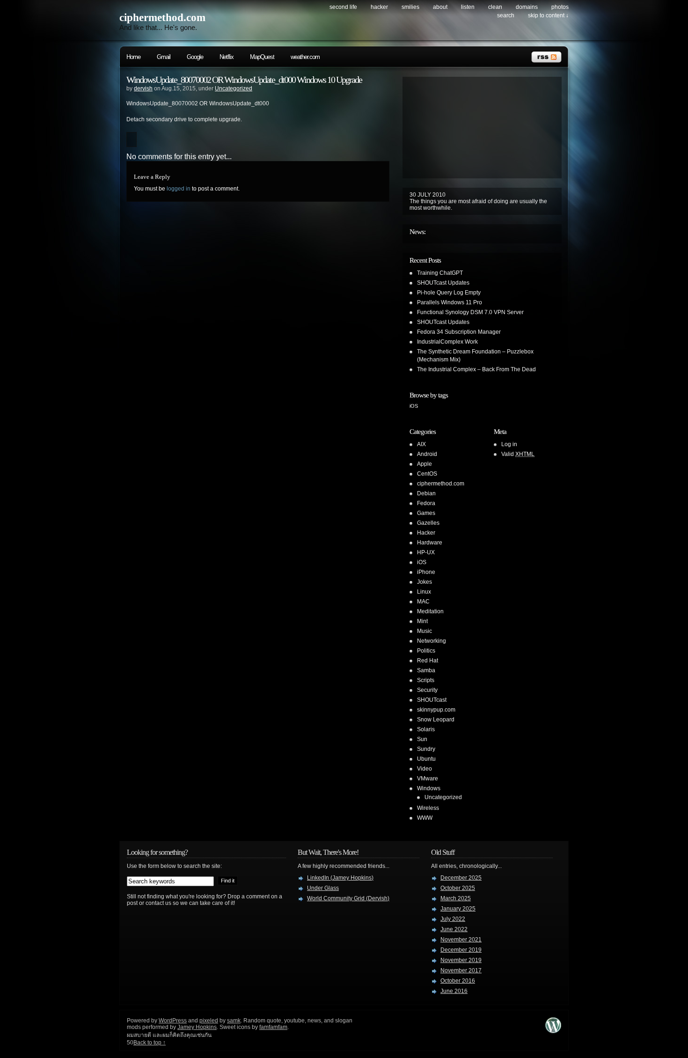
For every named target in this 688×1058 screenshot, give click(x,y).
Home (133, 56)
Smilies (410, 7)
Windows (428, 788)
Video (424, 768)
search (505, 15)
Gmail (163, 56)
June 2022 (454, 929)
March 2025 (455, 898)
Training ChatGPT (440, 273)
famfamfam (273, 1027)
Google (195, 56)
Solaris (426, 729)
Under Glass (323, 888)
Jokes (424, 582)
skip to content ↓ (548, 15)
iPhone (426, 572)
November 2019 (461, 960)
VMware (427, 778)
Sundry (426, 749)
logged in (178, 188)
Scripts (425, 680)
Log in (509, 444)
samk (234, 1020)
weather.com (305, 56)
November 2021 (461, 939)
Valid (517, 454)
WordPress (173, 1020)
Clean (495, 7)
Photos (560, 7)
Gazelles (428, 523)
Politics (426, 650)
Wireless (428, 808)
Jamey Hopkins (197, 1027)
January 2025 (458, 908)
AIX (421, 444)
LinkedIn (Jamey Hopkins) (340, 877)
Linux (424, 591)
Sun (422, 739)
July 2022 (452, 919)
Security (427, 690)
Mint (422, 621)
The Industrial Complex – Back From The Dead (476, 369)
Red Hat (427, 660)
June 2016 (454, 991)
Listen (468, 7)
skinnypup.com (436, 709)
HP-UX (426, 552)
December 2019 (461, 950)
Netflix (227, 56)
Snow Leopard (435, 719)
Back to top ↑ (149, 1042)
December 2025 (461, 877)
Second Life (343, 7)
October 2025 (457, 888)
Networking (431, 641)
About (440, 7)
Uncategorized (233, 88)
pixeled (208, 1020)
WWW (424, 818)
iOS (414, 406)
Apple (424, 464)
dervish (143, 88)
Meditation (430, 611)
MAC (423, 601)
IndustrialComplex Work (447, 341)
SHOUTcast (431, 700)
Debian (426, 493)
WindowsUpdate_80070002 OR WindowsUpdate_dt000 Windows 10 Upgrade (244, 79)
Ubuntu (426, 759)
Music (424, 631)
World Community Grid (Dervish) (348, 898)
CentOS (427, 473)
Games (426, 513)
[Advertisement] (454, 126)
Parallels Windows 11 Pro (449, 302)
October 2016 (457, 980)
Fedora (426, 503)
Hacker (379, 7)
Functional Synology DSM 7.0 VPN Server (470, 312)
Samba (426, 670)
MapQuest (262, 56)
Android (427, 454)
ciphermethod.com (162, 17)
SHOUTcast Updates (443, 282)
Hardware (429, 542)
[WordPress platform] (553, 1031)
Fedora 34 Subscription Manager (459, 332)
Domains (527, 7)
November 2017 (461, 970)
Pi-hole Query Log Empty (449, 292)
